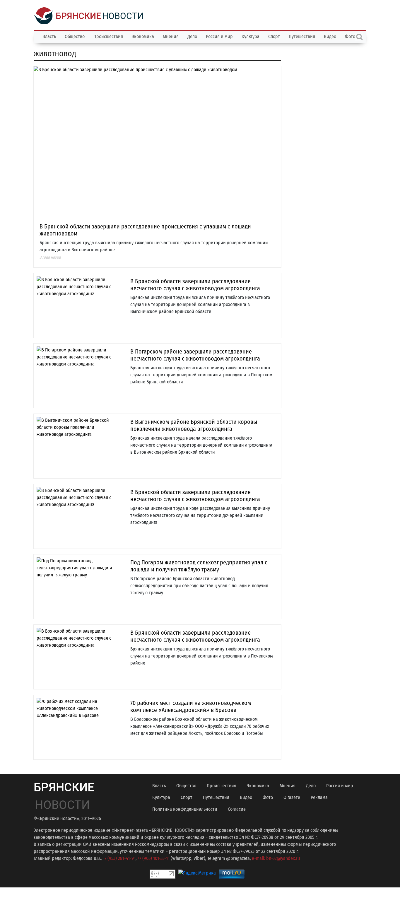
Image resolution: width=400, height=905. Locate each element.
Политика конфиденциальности (184, 809)
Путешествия (302, 36)
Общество (75, 36)
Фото (268, 797)
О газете (291, 797)
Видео (330, 36)
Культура (250, 36)
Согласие (237, 809)
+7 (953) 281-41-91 (119, 858)
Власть (49, 36)
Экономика (143, 36)
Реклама (319, 797)
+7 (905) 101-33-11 (154, 858)
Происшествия (108, 36)
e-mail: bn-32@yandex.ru (276, 858)
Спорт (274, 36)
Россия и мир (219, 36)
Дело (192, 36)
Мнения (171, 36)
